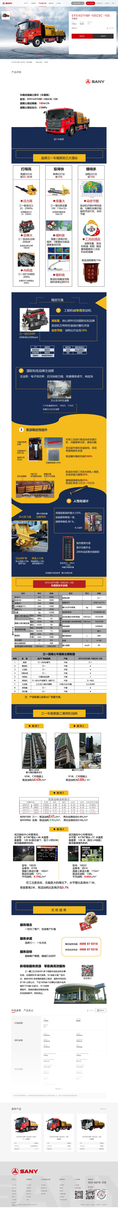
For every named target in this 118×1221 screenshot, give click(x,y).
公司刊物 (14, 1199)
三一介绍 (14, 1185)
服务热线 (90, 1179)
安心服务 (62, 1185)
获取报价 (82, 36)
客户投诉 (90, 1187)
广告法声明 (103, 1204)
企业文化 (14, 1188)
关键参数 (19, 1023)
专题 (28, 1199)
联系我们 (88, 1204)
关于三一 (26, 3)
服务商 (61, 1188)
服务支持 (51, 3)
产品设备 (43, 1185)
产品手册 (111, 28)
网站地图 (82, 1204)
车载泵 (46, 62)
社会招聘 (77, 1188)
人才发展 (58, 3)
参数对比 (102, 1010)
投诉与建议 (62, 1199)
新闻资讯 (33, 3)
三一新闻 (29, 1185)
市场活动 (29, 1188)
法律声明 (98, 1204)
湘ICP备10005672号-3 (32, 1204)
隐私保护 (93, 1204)
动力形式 (82, 22)
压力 (73, 22)
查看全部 (102, 1109)
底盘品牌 (90, 22)
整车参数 (19, 1040)
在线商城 (91, 3)
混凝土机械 (39, 62)
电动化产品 (44, 1188)
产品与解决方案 (42, 3)
